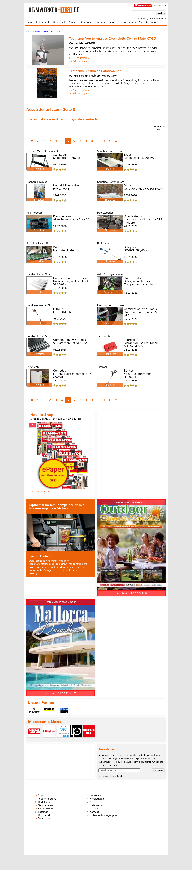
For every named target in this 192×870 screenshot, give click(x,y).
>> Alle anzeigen (78, 60)
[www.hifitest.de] (49, 740)
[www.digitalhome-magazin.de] (34, 740)
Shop (112, 22)
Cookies (94, 808)
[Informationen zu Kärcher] (49, 710)
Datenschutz (97, 805)
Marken (73, 22)
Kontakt (94, 812)
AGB (92, 802)
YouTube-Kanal (147, 22)
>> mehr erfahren (40, 491)
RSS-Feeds (44, 815)
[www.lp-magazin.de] (76, 740)
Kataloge (43, 812)
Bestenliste (59, 22)
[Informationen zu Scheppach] (64, 710)
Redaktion (44, 802)
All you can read (127, 22)
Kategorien (86, 22)
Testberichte (43, 22)
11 (103, 141)
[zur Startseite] (58, 10)
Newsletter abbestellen (114, 776)
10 (97, 141)
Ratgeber (101, 22)
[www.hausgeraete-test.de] (63, 740)
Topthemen (44, 818)
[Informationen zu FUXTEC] (34, 710)
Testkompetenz (47, 799)
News (29, 22)
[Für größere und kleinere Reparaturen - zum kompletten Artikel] (47, 83)
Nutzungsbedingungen (103, 815)
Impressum (96, 795)
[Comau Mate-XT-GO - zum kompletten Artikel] (47, 50)
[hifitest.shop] (88, 740)
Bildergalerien (46, 808)
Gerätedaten (45, 805)
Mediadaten (97, 799)
